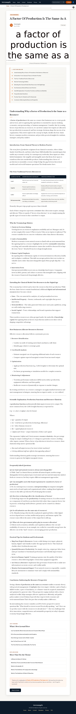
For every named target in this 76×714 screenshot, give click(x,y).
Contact (23, 2)
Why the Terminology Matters (21, 81)
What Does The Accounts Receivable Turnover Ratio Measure (27, 662)
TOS (40, 2)
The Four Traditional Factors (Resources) (24, 78)
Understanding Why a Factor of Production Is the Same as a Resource (31, 72)
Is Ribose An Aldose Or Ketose (18, 659)
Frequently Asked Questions (21, 94)
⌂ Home (69, 2)
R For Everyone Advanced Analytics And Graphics (24, 634)
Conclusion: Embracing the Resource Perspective (26, 100)
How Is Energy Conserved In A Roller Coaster (22, 637)
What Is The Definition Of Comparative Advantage (24, 669)
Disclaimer (29, 2)
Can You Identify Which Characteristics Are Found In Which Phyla (28, 630)
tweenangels (6, 2)
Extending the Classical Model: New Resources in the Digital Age (29, 84)
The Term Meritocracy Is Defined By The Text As (23, 644)
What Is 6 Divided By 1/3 (17, 666)
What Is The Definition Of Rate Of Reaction (22, 673)
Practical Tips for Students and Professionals (25, 97)
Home (14, 2)
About (18, 2)
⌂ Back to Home (15, 690)
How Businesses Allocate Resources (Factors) (25, 87)
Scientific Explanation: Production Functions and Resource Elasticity (30, 90)
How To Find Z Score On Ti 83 (18, 641)
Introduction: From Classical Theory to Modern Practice (27, 75)
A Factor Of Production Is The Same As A (37, 680)
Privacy (35, 2)
